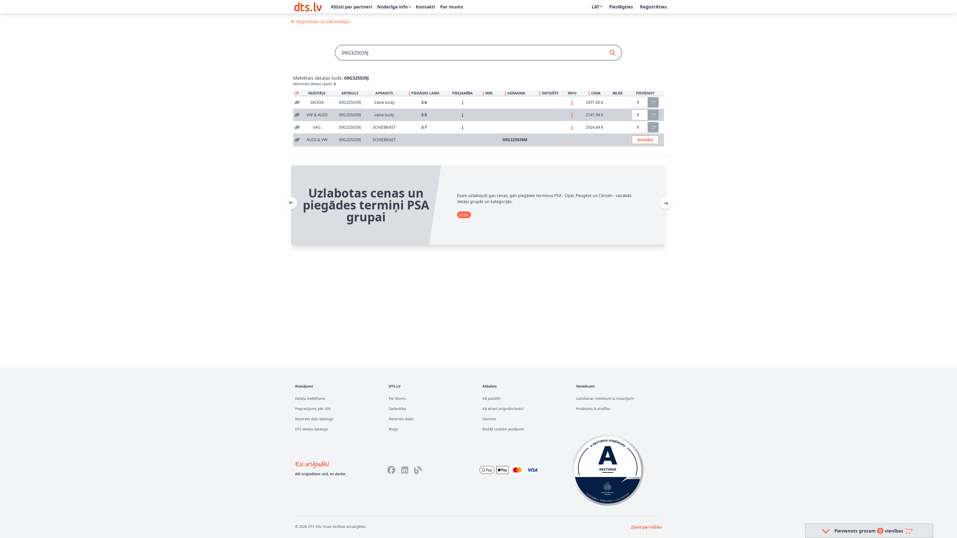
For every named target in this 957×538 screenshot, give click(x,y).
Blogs (393, 429)
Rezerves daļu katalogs (314, 418)
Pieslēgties (621, 7)
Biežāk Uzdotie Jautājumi (503, 429)
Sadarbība (397, 408)
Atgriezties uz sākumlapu (322, 21)
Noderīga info (393, 7)
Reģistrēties (653, 7)
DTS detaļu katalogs (311, 429)
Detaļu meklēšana (310, 398)
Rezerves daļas (401, 418)
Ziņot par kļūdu (646, 527)
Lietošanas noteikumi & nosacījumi (605, 398)
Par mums (451, 7)
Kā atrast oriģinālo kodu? (503, 408)
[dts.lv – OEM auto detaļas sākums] (308, 6)
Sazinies (489, 418)
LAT (595, 7)
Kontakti (425, 7)
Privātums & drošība (593, 408)
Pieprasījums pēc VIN (313, 408)
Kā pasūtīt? (491, 398)
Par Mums (397, 398)
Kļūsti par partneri (351, 7)
